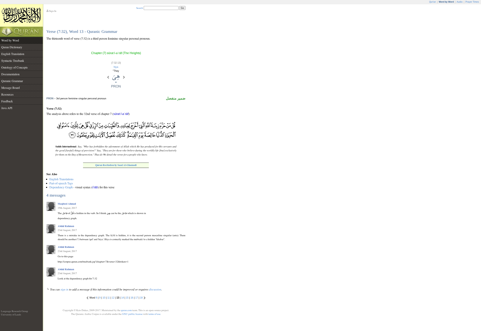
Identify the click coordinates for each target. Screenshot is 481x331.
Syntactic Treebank (12, 61)
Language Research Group (14, 311)
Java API (6, 108)
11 (108, 297)
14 (122, 297)
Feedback (7, 101)
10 (104, 297)
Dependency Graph (61, 187)
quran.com (126, 310)
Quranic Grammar (12, 81)
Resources (7, 94)
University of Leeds (11, 314)
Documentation (10, 74)
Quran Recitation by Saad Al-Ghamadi (116, 165)
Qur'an (432, 2)
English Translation (12, 54)
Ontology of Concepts (14, 67)
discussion (155, 289)
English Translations (61, 179)
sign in (64, 289)
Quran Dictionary (11, 47)
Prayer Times (472, 2)
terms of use (154, 314)
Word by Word (10, 40)
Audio (460, 2)
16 (132, 297)
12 (113, 297)
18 (141, 297)
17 (136, 297)
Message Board (10, 88)
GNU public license (132, 314)
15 (127, 297)
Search (139, 8)
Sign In (52, 11)
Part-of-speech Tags (61, 183)
